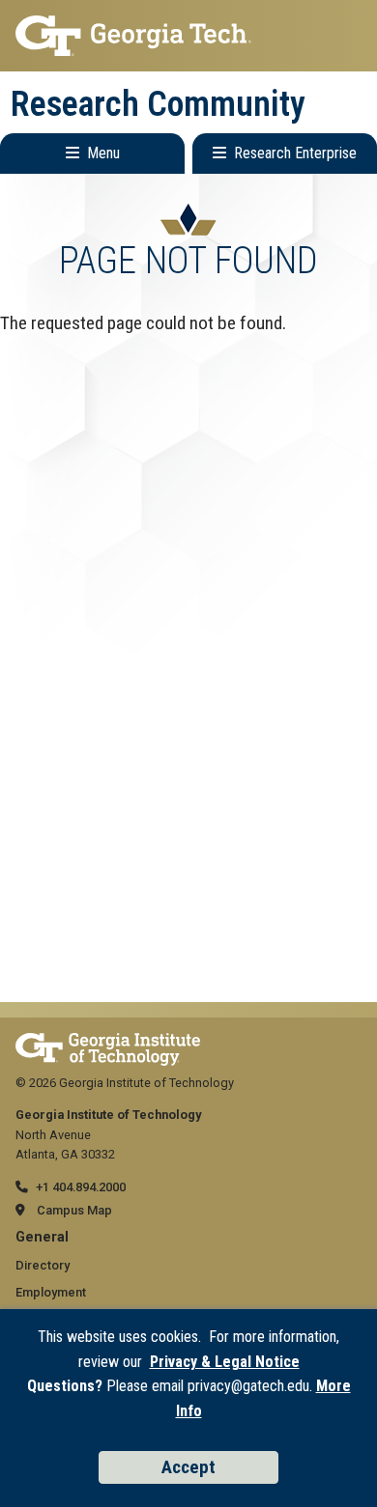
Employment (50, 1292)
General (42, 1237)
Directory (42, 1265)
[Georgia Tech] (107, 1042)
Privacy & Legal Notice (225, 1362)
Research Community (158, 104)
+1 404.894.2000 (81, 1187)
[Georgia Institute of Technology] (188, 35)
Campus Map (74, 1210)
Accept (188, 1467)
